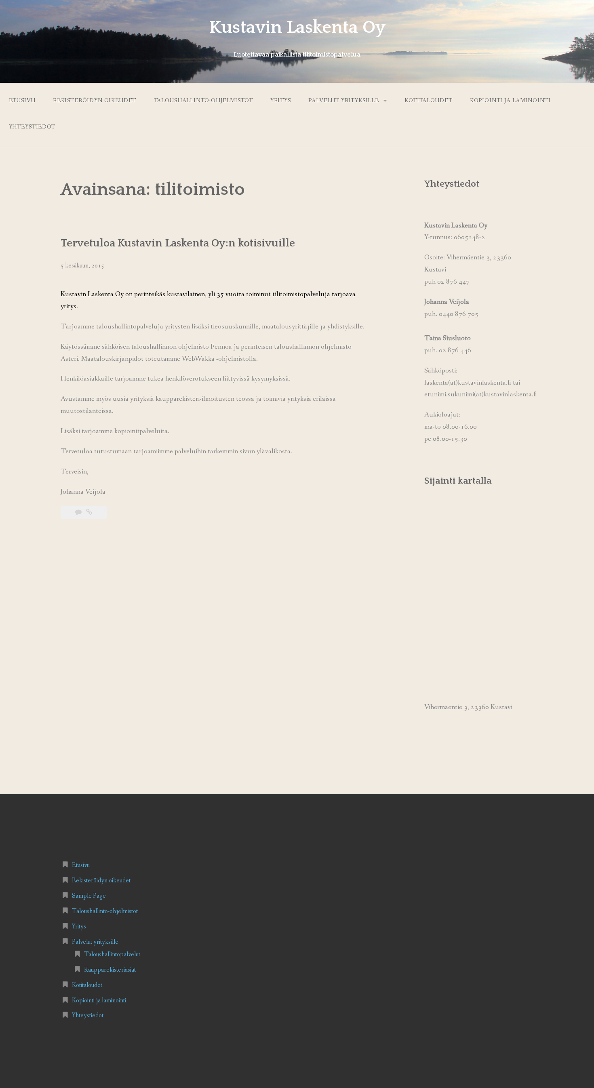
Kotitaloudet (428, 100)
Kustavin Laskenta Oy (297, 27)
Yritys (280, 100)
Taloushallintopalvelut (112, 954)
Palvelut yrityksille (343, 100)
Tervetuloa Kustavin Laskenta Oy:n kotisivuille (178, 243)
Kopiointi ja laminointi (510, 100)
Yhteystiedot (32, 126)
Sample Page (89, 896)
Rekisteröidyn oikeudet (94, 100)
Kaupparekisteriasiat (110, 970)
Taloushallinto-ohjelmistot (203, 100)
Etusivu (22, 100)
